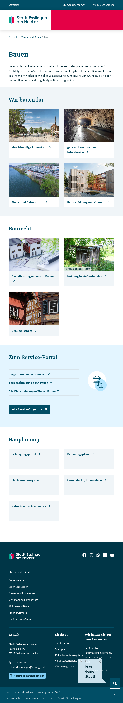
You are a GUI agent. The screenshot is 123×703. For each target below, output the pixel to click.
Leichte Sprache (105, 4)
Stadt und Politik (18, 613)
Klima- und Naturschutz (27, 202)
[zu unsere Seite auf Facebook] (84, 555)
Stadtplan (60, 649)
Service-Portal (63, 643)
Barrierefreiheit (14, 698)
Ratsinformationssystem (69, 655)
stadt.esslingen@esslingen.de (29, 667)
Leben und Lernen (18, 586)
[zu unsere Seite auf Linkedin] (105, 555)
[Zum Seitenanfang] (115, 695)
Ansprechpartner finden (29, 675)
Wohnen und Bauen (31, 36)
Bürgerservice (16, 580)
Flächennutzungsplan (26, 480)
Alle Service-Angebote (27, 409)
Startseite (14, 4)
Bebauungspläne (78, 454)
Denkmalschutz (22, 331)
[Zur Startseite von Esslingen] (30, 19)
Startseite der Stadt (20, 572)
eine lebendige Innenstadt (29, 147)
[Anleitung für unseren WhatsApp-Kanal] (98, 555)
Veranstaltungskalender (68, 660)
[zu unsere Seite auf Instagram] (91, 555)
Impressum (32, 698)
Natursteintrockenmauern (29, 506)
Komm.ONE (53, 692)
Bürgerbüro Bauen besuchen (28, 374)
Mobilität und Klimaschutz (23, 600)
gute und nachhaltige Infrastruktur (81, 149)
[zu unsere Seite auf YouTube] (112, 555)
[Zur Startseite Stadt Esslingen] (25, 556)
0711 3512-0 (19, 662)
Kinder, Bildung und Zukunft (86, 202)
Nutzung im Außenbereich (84, 276)
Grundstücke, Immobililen (84, 480)
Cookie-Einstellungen (69, 698)
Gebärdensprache (77, 4)
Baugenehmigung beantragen (28, 382)
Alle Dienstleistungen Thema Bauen (32, 391)
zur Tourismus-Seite (20, 619)
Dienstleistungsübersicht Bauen (33, 276)
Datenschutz (47, 698)
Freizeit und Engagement (23, 593)
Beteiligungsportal (24, 454)
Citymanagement (65, 666)
